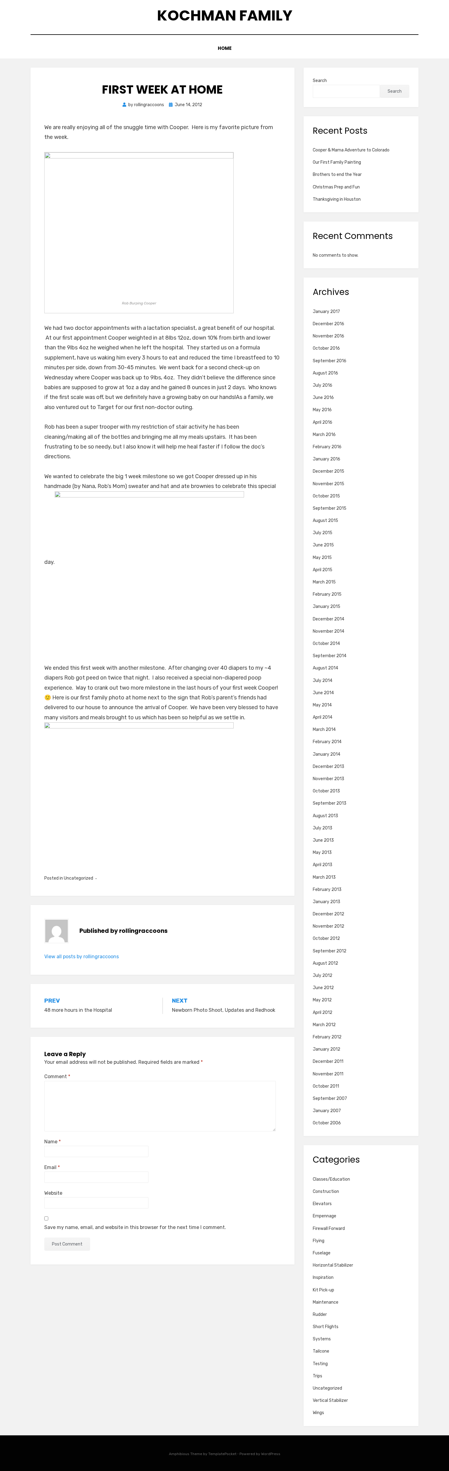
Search (320, 80)
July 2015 (322, 532)
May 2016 (322, 409)
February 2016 (327, 446)
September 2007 (330, 1098)
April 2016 (322, 422)
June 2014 (323, 692)
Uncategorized (78, 878)
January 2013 (326, 901)
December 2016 (328, 323)
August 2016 (325, 373)
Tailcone (321, 1351)
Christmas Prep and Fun (336, 187)
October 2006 (327, 1123)
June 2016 (323, 397)
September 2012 (329, 951)
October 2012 (326, 938)
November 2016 (328, 336)
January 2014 (326, 754)
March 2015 (324, 582)
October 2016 (326, 348)
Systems (322, 1339)
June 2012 (323, 987)
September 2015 (329, 508)
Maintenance (325, 1302)
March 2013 (324, 877)
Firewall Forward (329, 1228)
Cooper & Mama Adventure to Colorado (351, 150)
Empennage (324, 1216)
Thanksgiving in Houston (337, 199)
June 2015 (323, 545)
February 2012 (327, 1037)
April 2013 (322, 864)
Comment (57, 1076)
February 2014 (327, 741)
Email (52, 1167)
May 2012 (322, 1000)
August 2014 (325, 668)
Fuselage (321, 1253)
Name (52, 1142)
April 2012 (322, 1012)
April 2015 (322, 569)
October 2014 (326, 643)
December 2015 (328, 471)
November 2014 (328, 631)
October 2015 (326, 496)
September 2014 (329, 655)
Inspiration (323, 1277)
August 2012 (325, 963)
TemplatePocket (222, 1454)
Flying (318, 1240)
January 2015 (326, 606)
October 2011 (326, 1086)
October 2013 (326, 791)
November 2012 (328, 926)
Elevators (322, 1203)
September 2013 (329, 803)
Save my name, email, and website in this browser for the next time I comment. (135, 1227)
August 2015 (325, 520)
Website (53, 1193)
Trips (317, 1376)
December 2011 (328, 1061)
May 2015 (322, 557)
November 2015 (328, 483)
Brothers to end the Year (337, 174)
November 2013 (328, 778)
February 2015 (327, 594)
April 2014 (322, 717)
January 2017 (326, 311)
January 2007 (327, 1110)
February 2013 (327, 889)
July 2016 (322, 385)
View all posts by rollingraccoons (81, 956)
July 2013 (322, 828)
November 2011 (328, 1074)
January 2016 (326, 459)
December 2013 (328, 766)
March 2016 (324, 434)
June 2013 (323, 840)
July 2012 (322, 975)
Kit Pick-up (323, 1290)
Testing (320, 1363)
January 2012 (326, 1049)
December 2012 (328, 914)
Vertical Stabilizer (330, 1400)
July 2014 (322, 680)
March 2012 (324, 1024)
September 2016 (329, 360)
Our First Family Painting (337, 162)
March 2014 (324, 729)
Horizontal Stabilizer (333, 1265)
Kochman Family (224, 15)
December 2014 (328, 619)
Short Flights (325, 1326)
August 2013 (325, 815)
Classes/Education (331, 1179)
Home (225, 48)
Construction (326, 1191)
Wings (318, 1412)
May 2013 (322, 852)
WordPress (270, 1454)
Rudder (320, 1314)
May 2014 (322, 705)
